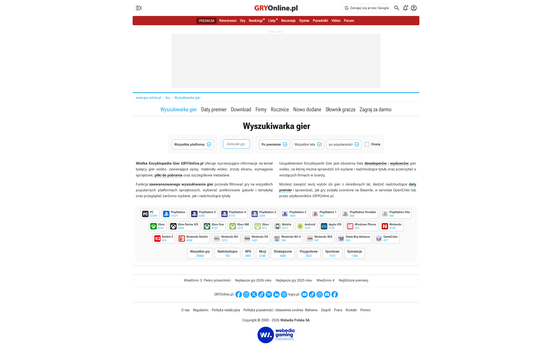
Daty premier (214, 109)
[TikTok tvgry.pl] (312, 294)
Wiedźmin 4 (325, 280)
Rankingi (256, 20)
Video (335, 20)
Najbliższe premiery (353, 280)
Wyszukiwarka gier (187, 98)
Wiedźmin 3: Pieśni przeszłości (207, 280)
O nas (185, 310)
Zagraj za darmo (376, 109)
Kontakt (351, 310)
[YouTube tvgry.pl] (304, 294)
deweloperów (375, 163)
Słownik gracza (340, 109)
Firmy (261, 109)
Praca (338, 310)
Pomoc (365, 310)
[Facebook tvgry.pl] (334, 294)
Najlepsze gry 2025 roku (294, 280)
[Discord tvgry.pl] (327, 294)
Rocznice (280, 109)
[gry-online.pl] (276, 8)
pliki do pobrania (168, 175)
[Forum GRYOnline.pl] (284, 294)
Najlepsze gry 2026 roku (253, 280)
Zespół (326, 310)
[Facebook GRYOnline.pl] (238, 294)
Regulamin (200, 310)
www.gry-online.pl (148, 98)
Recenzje (288, 20)
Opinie (304, 20)
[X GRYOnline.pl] (254, 294)
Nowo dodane (307, 109)
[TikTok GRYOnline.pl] (261, 294)
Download (241, 109)
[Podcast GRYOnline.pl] (269, 294)
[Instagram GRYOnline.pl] (246, 294)
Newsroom (228, 20)
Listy (272, 20)
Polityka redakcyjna (226, 310)
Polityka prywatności (258, 310)
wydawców (399, 163)
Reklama (311, 310)
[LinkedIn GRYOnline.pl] (276, 294)
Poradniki (320, 20)
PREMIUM (206, 21)
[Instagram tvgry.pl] (319, 294)
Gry (242, 20)
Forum (349, 20)
